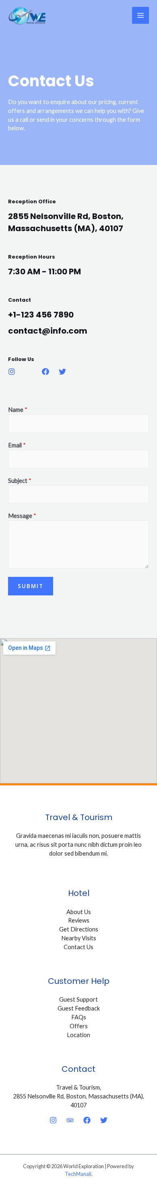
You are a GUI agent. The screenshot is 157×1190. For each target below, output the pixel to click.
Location (78, 1034)
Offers (79, 1026)
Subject (19, 480)
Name (17, 409)
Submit (30, 586)
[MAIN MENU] (140, 15)
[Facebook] (87, 1120)
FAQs (78, 1017)
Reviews (78, 920)
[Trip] (70, 1120)
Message (22, 515)
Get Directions (78, 929)
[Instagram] (53, 1120)
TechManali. (79, 1174)
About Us (78, 911)
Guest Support (78, 999)
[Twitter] (103, 1120)
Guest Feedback (79, 1008)
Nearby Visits (78, 938)
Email (17, 445)
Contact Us (78, 947)
